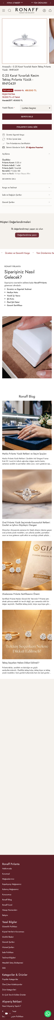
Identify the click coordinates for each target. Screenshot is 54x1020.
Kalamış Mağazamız (10, 889)
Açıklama (6, 153)
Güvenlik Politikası (9, 926)
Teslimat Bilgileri (9, 957)
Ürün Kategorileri (9, 989)
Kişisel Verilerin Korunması (13, 931)
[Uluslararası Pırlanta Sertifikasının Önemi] (27, 565)
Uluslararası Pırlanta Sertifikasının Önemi (21, 594)
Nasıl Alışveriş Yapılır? (11, 1006)
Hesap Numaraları (9, 910)
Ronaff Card (7, 904)
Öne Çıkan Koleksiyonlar (12, 984)
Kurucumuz (6, 894)
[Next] (50, 3)
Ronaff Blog (27, 396)
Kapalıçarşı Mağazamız (11, 884)
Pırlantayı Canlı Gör (27, 127)
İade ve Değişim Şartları (12, 194)
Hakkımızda (7, 868)
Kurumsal (6, 873)
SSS (4, 968)
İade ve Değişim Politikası (12, 1016)
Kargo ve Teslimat (9, 187)
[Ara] (9, 10)
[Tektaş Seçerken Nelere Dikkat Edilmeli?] (27, 634)
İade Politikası (8, 952)
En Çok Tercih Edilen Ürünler (14, 994)
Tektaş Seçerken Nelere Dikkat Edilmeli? (20, 662)
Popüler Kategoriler (10, 979)
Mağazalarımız (8, 879)
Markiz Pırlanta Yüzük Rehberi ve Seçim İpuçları (24, 453)
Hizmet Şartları (8, 947)
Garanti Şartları (8, 202)
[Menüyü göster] (3, 10)
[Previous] (3, 3)
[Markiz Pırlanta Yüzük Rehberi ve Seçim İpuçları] (27, 425)
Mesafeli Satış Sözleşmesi (12, 962)
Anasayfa (6, 66)
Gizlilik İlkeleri (8, 936)
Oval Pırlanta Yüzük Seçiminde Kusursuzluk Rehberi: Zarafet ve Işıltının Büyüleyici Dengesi (26, 523)
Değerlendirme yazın (27, 235)
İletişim (5, 915)
